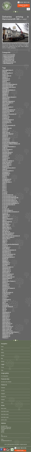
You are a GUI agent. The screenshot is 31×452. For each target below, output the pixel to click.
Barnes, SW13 (4, 420)
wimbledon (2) (6, 336)
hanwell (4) (6, 156)
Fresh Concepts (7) (7, 149)
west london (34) (7, 327)
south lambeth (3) (7, 275)
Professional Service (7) (9, 257)
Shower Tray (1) (7, 269)
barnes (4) (5, 95)
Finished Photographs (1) (9, 146)
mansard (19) (6, 216)
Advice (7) (5, 77)
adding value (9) (7, 75)
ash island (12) (6, 83)
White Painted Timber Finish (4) (11, 332)
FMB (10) (5, 148)
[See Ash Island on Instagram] (8, 449)
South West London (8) (8, 277)
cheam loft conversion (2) (9, 114)
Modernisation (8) (7, 221)
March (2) (5, 217)
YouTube (3, 390)
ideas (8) (5, 169)
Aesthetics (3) (6, 78)
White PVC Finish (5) (8, 333)
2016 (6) (5, 71)
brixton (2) (5, 105)
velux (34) (5, 303)
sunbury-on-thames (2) (9, 288)
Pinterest (3, 399)
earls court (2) (6, 132)
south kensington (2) (8, 274)
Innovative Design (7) (8, 170)
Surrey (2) (5, 289)
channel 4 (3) (6, 112)
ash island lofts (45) (8, 85)
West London (3, 408)
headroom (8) (6, 158)
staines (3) (5, 279)
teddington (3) (6, 293)
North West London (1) (8, 237)
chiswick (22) (6, 117)
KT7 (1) (5, 189)
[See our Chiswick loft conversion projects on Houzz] (12, 449)
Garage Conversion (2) (8, 56)
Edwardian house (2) (8, 134)
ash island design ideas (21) (10, 84)
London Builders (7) (8, 210)
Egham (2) (5, 136)
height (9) (5, 159)
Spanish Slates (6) (7, 278)
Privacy (2, 367)
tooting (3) (5, 296)
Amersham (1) (6, 80)
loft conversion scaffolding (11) (11, 203)
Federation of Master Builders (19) (11, 143)
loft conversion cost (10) (9, 199)
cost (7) (5, 124)
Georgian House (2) (8, 152)
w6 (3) (4, 310)
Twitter (2, 402)
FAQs (2, 370)
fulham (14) (6, 150)
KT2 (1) (5, 183)
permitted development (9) (9, 250)
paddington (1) (6, 247)
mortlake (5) (6, 223)
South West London (5, 411)
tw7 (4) (5, 298)
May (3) (5, 220)
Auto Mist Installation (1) (9, 90)
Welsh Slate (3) (6, 322)
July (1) (5, 176)
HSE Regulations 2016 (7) (9, 167)
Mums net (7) (6, 226)
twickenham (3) (7, 299)
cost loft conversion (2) (9, 125)
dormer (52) (6, 129)
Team (2, 349)
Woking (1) (5, 337)
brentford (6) (6, 104)
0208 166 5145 (4, 436)
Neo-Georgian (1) (7, 228)
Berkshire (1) (6, 100)
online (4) (5, 245)
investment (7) (6, 173)
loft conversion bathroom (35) (10, 197)
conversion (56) (7, 121)
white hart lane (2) (7, 330)
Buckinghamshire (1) (8, 107)
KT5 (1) (5, 186)
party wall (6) (6, 248)
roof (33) (5, 265)
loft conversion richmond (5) (10, 201)
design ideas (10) (7, 128)
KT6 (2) (5, 187)
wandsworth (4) (7, 312)
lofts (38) (5, 206)
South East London (5, 414)
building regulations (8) (9, 109)
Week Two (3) (6, 320)
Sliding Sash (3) (7, 271)
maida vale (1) (6, 214)
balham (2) (5, 94)
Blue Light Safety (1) (8, 102)
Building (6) (6, 108)
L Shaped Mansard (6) (8, 59)
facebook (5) (6, 139)
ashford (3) (6, 88)
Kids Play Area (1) (7, 182)
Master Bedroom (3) (8, 218)
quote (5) (5, 260)
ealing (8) (5, 131)
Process (2, 355)
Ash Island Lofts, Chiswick (6, 381)
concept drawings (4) (8, 119)
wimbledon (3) (6, 335)
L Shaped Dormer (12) (8, 57)
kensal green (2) (7, 179)
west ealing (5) (6, 325)
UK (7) (4, 302)
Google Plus (3, 396)
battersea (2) (6, 98)
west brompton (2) (7, 323)
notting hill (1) (6, 238)
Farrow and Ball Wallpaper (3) (10, 142)
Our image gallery (4, 376)
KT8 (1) (5, 190)
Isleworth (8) (6, 175)
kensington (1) (6, 180)
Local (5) (5, 192)
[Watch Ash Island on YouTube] (4, 449)
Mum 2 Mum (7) (7, 224)
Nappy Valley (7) (7, 227)
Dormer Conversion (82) (9, 54)
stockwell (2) (6, 284)
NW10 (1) (5, 241)
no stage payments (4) (8, 233)
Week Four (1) (6, 315)
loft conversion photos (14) (10, 200)
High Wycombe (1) (7, 162)
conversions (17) (7, 122)
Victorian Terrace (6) (8, 306)
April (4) (5, 81)
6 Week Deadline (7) (8, 73)
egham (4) (5, 135)
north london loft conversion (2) (11, 235)
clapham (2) (6, 118)
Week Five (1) (6, 313)
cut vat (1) (5, 126)
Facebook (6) (6, 141)
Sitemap (2, 361)
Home (2, 346)
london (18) (6, 209)
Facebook (3, 387)
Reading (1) (6, 261)
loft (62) (5, 193)
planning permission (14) (9, 254)
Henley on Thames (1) (8, 160)
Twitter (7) (5, 301)
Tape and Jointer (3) (8, 292)
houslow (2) (6, 166)
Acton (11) (5, 74)
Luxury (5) (5, 213)
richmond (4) (6, 264)
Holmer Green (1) (7, 163)
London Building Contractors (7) (11, 211)
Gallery (2, 352)
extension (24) (6, 138)
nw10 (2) (5, 240)
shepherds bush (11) (8, 267)
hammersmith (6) (7, 153)
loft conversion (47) (8, 194)
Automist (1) (6, 91)
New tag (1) (6, 230)
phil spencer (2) (7, 252)
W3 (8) (4, 308)
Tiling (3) (5, 295)
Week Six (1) (6, 318)
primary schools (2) (8, 255)
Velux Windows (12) (8, 63)
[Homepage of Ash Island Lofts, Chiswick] (5, 5)
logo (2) (5, 207)
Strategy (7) (6, 285)
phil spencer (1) (7, 251)
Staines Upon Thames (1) (9, 281)
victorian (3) (6, 305)
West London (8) (7, 329)
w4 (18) (5, 309)
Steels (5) (5, 282)
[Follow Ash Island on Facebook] (1, 449)
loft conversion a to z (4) (9, 196)
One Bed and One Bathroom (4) (11, 244)
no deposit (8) (6, 231)
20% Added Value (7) (8, 70)
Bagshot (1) (6, 92)
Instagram (3, 393)
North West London (5, 417)
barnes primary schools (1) (9, 97)
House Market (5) (7, 165)
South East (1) (6, 272)
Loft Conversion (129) (8, 60)
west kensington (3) (8, 326)
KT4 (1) (5, 184)
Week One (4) (6, 316)
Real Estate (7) (6, 262)
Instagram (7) (6, 172)
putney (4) (5, 258)
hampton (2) (6, 155)
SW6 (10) (5, 291)
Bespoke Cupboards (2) (9, 101)
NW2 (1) (5, 243)
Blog (2, 358)
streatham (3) (6, 286)
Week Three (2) (6, 319)
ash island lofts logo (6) (9, 87)
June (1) (5, 177)
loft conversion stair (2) (9, 204)
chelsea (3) (6, 115)
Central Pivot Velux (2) (8, 111)
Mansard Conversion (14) (9, 62)
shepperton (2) (6, 268)
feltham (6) (6, 145)
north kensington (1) (8, 234)
